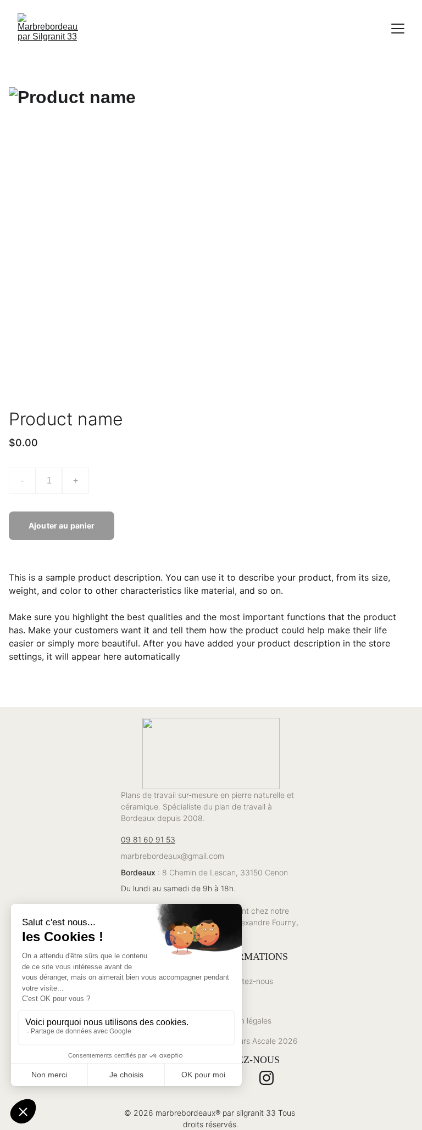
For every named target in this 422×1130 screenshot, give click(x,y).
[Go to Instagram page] (266, 1078)
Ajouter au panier (62, 525)
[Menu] (397, 28)
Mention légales (243, 1020)
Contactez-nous (244, 981)
